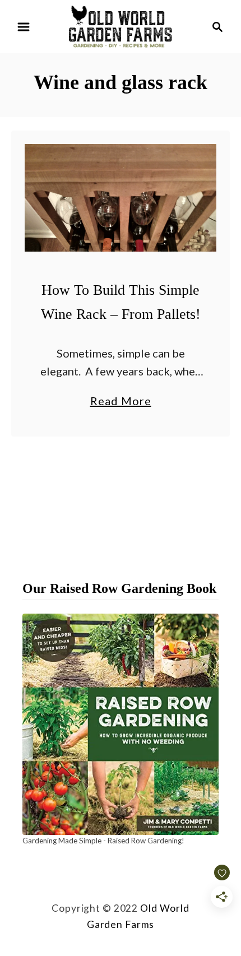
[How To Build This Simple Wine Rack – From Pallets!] (120, 198)
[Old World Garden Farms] (120, 25)
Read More (120, 401)
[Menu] (23, 27)
